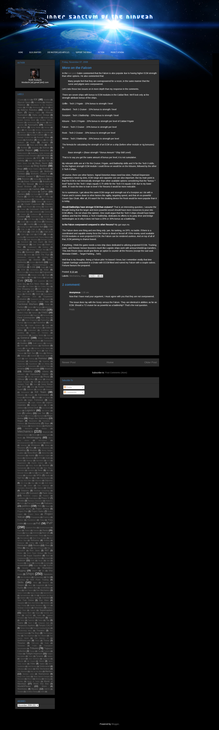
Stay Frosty (21, 605)
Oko (32, 483)
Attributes (20, 142)
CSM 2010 (45, 229)
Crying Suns (24, 227)
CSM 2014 (48, 232)
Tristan (32, 651)
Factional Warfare (27, 304)
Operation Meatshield (25, 488)
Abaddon (47, 100)
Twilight (20, 654)
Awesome (21, 145)
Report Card (44, 543)
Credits (23, 222)
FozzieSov (40, 323)
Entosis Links (36, 275)
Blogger (115, 724)
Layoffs (20, 400)
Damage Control (47, 239)
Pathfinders (21, 498)
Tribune (34, 648)
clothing (38, 207)
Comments (71, 392)
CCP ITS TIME (33, 197)
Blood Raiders (33, 169)
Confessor (34, 214)
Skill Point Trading (39, 580)
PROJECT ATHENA (117, 52)
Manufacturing (34, 423)
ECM (23, 270)
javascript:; (45, 382)
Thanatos (40, 631)
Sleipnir (20, 585)
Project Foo (22, 511)
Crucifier (40, 224)
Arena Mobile (36, 127)
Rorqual (47, 558)
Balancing (35, 148)
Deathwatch (32, 247)
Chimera (39, 202)
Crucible (30, 224)
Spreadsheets (25, 595)
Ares (19, 130)
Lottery (28, 413)
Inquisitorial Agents (39, 374)
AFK (27, 107)
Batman (46, 148)
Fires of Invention (23, 315)
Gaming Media (37, 335)
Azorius (24, 148)
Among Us (37, 117)
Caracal (34, 192)
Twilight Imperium (34, 653)
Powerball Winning (24, 509)
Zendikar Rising (32, 691)
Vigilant (42, 664)
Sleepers (45, 582)
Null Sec (21, 478)
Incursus (49, 368)
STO (48, 605)
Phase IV (45, 498)
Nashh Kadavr (37, 463)
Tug (39, 651)
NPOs (39, 475)
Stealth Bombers (36, 605)
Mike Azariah (38, 443)
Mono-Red (46, 453)
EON (19, 277)
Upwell (22, 659)
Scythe (49, 565)
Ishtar (40, 379)
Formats (20, 323)
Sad (48, 560)
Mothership (29, 458)
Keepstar (49, 389)
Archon (23, 127)
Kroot (37, 397)
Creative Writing (46, 219)
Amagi (27, 117)
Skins (35, 582)
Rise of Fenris (38, 548)
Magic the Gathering (38, 418)
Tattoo (40, 620)
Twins (30, 656)
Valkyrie (20, 661)
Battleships (45, 156)
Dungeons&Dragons (40, 265)
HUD (19, 358)
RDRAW (36, 533)
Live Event (46, 408)
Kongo (19, 397)
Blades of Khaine (23, 166)
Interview (20, 377)
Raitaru (27, 530)
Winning (47, 679)
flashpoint (46, 315)
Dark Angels (38, 242)
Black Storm (41, 163)
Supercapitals (46, 610)
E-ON (32, 267)
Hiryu (41, 353)
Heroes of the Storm (42, 348)
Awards (45, 142)
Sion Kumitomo (25, 577)
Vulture (29, 669)
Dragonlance (22, 260)
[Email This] (90, 276)
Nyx (30, 478)
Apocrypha (33, 125)
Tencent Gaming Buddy (41, 628)
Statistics (46, 603)
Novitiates (29, 475)
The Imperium (29, 636)
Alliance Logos (34, 112)
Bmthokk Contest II (40, 174)
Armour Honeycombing (44, 130)
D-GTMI (20, 239)
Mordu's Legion (44, 455)
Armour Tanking (26, 132)
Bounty (44, 179)
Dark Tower (37, 244)
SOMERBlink (45, 588)
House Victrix (45, 356)
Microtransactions (23, 443)
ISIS (35, 382)
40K (35, 99)
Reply (72, 309)
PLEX (22, 503)
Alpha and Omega (40, 115)
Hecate (28, 348)
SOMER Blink (32, 588)
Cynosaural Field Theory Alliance (38, 237)
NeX (48, 470)
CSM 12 (34, 229)
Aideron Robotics (29, 110)
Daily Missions (32, 239)
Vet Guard (31, 661)
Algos (19, 112)
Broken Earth (44, 184)
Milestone (49, 443)
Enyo (47, 275)
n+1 (48, 460)
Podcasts (48, 503)
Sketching (21, 580)
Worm (44, 686)
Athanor (40, 140)
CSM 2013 (35, 232)
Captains (24, 192)
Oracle (50, 488)
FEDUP (23, 310)
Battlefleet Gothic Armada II (27, 155)
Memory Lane (45, 435)
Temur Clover (25, 628)
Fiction (42, 309)
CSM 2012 (22, 232)
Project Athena (42, 509)
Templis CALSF (46, 625)
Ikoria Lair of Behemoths (26, 366)
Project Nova (33, 514)
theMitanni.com (24, 641)
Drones (32, 262)
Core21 (46, 217)
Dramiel (37, 260)
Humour (42, 358)
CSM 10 (24, 229)
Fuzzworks (21, 328)
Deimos (45, 247)
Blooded (45, 169)
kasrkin (39, 389)
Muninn (20, 460)
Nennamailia (21, 468)
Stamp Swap (33, 598)
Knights (31, 395)
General (25, 337)
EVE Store (42, 289)
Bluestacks (34, 171)
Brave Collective (31, 181)
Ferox (32, 310)
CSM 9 (23, 234)
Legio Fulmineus (35, 400)
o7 (35, 478)
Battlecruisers (22, 153)
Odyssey (49, 480)
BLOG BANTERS (35, 52)
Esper (48, 277)
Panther (46, 496)
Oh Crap (24, 483)
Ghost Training (43, 338)
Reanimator (21, 535)
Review (36, 545)
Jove (35, 384)
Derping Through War (37, 250)
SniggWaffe (40, 585)
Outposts (25, 491)
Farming (39, 307)
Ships (83, 276)
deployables (21, 250)
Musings (29, 460)
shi (43, 571)
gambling (20, 333)
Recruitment (24, 538)
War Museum (22, 671)
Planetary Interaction (35, 501)
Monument (21, 455)
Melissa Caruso (23, 435)
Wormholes (22, 689)
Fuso (47, 325)
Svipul (37, 613)
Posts (69, 387)
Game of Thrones (39, 333)
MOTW (39, 458)
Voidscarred (45, 666)
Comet (23, 209)
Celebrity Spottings (24, 199)
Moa (31, 448)
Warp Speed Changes (42, 676)
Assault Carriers (37, 135)
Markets (49, 426)
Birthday (21, 161)
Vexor (41, 661)
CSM (50, 227)
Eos (25, 277)
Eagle (43, 267)
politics (26, 506)
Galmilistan (45, 330)
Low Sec (41, 413)
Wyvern (34, 689)
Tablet (39, 615)
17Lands (20, 100)
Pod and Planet (34, 503)
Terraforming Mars (24, 630)
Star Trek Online (25, 600)
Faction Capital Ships (40, 302)
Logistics (30, 410)
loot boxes (46, 411)
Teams (20, 623)
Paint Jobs (47, 493)
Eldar (46, 270)
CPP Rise (31, 219)
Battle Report (25, 150)
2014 (28, 100)
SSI (35, 595)
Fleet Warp (45, 318)
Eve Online (30, 286)
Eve (20, 280)
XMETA (47, 689)
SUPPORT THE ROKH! (84, 52)
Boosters (26, 179)
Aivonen (46, 110)
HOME (20, 52)
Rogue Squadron (34, 556)
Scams (29, 563)
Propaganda (35, 517)
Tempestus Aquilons (26, 625)
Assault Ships (43, 137)
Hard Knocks (33, 346)
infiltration (20, 374)
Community (48, 212)
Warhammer (43, 674)
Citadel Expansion (32, 204)
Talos (51, 618)
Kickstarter (25, 392)
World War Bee (41, 684)
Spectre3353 (48, 593)
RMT (47, 551)
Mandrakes (33, 421)
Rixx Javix (35, 551)
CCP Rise (46, 197)
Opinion (40, 488)
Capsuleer (49, 189)
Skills (20, 582)
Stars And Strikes (34, 603)
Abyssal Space (24, 102)
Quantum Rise (31, 527)
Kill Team (40, 392)
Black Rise (46, 161)
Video (32, 664)
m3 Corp (31, 416)
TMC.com (35, 643)
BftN (47, 158)
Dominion (29, 252)
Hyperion (46, 361)
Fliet (19, 320)
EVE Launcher (39, 281)
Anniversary (31, 122)
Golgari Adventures (33, 341)
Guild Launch (38, 343)
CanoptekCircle (23, 189)
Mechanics (75, 276)
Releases (20, 543)
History (49, 353)
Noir (33, 473)
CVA (48, 234)
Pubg (42, 520)
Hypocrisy (21, 364)
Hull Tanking (29, 358)
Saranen (20, 563)
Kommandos (43, 395)
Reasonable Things (36, 535)
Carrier (44, 191)
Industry (27, 371)
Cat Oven (34, 194)
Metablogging (33, 437)
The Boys (35, 633)
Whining (38, 679)
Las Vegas (46, 397)
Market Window (36, 426)
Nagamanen (21, 463)
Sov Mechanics (43, 590)
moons (31, 455)
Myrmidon (39, 460)
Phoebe (20, 501)
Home (110, 362)
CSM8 (40, 234)
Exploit (47, 299)
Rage (19, 530)
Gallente (39, 328)
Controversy (35, 217)
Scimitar (38, 563)
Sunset (32, 610)
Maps (47, 423)
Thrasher (21, 643)
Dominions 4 (45, 252)
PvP (49, 523)
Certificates (48, 199)
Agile (46, 107)
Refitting (47, 540)
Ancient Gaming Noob (26, 120)
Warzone (20, 679)
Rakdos (36, 530)
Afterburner (36, 107)
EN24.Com (21, 272)
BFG (38, 158)
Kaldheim (30, 389)
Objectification (45, 478)
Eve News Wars (37, 284)
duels (40, 262)
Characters (25, 201)
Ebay (51, 267)
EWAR (38, 294)
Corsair (20, 219)
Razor (27, 533)
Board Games (46, 176)
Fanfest (20, 307)
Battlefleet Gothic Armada (40, 153)
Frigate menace (34, 325)
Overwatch (34, 493)
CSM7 (31, 234)
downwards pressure (26, 257)
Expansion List (36, 299)
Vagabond (46, 659)
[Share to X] (95, 276)
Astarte (20, 140)
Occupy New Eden (24, 480)
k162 (32, 387)
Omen (30, 485)
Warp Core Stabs (23, 676)
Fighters (35, 313)
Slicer (30, 585)
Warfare (49, 671)
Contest (21, 216)
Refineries (35, 540)
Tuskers (47, 651)
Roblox (19, 553)
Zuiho (43, 691)
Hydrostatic (33, 361)
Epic (31, 277)
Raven (19, 533)
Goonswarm (48, 341)
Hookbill (33, 356)
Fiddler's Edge (22, 313)
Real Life (46, 533)
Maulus (44, 428)
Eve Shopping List (25, 289)
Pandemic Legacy (30, 496)
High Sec (31, 353)
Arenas (47, 127)
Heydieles (21, 351)
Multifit (47, 458)
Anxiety (42, 122)
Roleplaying (21, 558)
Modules (33, 450)
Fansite (30, 307)
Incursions (34, 368)
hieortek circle (35, 351)
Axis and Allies (37, 145)
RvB (32, 560)
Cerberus (37, 199)
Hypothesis (33, 364)
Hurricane (21, 361)
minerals (24, 445)
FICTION (101, 52)
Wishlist (20, 681)
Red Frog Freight (39, 538)
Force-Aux (45, 320)
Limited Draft (32, 408)
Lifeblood (20, 408)
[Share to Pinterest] (101, 276)
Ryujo (40, 560)
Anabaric (47, 117)
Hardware (45, 346)
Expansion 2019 (29, 296)
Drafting (45, 257)
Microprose (43, 440)
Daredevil (24, 242)
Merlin (19, 438)
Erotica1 (39, 277)
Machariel (40, 416)
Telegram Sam (43, 623)
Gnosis (20, 341)
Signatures (48, 574)
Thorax (46, 641)
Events (28, 294)
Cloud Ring (48, 207)
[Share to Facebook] (98, 276)
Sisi (48, 577)
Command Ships (23, 212)
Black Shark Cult (24, 163)
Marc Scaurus (22, 426)
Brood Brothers (24, 187)
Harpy (19, 348)
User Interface (33, 659)
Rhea (47, 545)
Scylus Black (38, 565)
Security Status (28, 568)
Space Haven (35, 593)
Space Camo (22, 593)
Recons (50, 535)
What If (29, 679)
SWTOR (28, 615)
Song (19, 590)
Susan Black (27, 613)
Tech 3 (31, 623)
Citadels (49, 204)
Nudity (47, 475)
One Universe (43, 485)
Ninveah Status (23, 473)
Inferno (45, 372)
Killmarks (20, 395)
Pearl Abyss (33, 498)
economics (34, 270)
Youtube (20, 691)
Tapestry (31, 620)
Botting (35, 179)
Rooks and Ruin (35, 558)
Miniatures (35, 445)
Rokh (48, 556)
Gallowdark (32, 330)
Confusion (45, 214)
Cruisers (49, 224)
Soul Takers (28, 590)
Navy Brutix (33, 465)
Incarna (21, 368)
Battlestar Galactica (24, 158)
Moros (19, 458)
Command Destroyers (39, 209)
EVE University (38, 291)
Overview (21, 493)
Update (50, 656)
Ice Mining (45, 364)
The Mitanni (42, 636)
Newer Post (69, 362)
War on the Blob (36, 671)
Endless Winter (33, 272)
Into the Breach (33, 377)
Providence (31, 520)
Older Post (150, 362)
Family (47, 304)
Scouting (47, 563)
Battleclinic (44, 150)
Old (39, 483)
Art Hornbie (45, 132)
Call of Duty (43, 186)
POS (40, 506)
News (40, 470)
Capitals (36, 189)
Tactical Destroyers (36, 618)
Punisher (30, 523)
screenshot (22, 565)
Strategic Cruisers (24, 608)
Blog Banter (40, 165)
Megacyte (46, 432)
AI (52, 107)
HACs (22, 346)
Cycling (20, 237)
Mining (47, 445)
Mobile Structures (43, 448)
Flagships (36, 315)
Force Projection (31, 320)
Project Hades (37, 511)
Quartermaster (44, 527)
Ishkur (31, 379)
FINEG (44, 312)
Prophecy (46, 517)
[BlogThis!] (93, 276)
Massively (28, 428)
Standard (46, 598)
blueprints (20, 171)
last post (71, 73)
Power (47, 506)
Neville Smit (34, 468)
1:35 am (85, 292)
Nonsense (41, 473)
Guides (23, 343)
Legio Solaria (36, 402)
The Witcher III (42, 638)
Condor (23, 214)
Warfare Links (28, 674)
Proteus (20, 520)
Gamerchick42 (22, 335)
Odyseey (38, 480)
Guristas (49, 343)
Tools (47, 643)
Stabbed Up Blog (46, 595)
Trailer (34, 646)
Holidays (24, 356)
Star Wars (44, 600)
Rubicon (21, 560)
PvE (38, 523)
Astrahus (30, 140)
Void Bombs (32, 666)
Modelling (21, 450)
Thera (37, 640)
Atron (48, 140)
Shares (35, 571)
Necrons (45, 465)
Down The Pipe (42, 255)
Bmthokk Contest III (26, 176)
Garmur (50, 335)
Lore (19, 413)
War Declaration (43, 669)
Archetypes (48, 125)
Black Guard (33, 161)
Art (37, 132)
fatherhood (49, 307)
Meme (34, 435)
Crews (31, 222)
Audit (33, 142)
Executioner (48, 294)
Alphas (19, 117)
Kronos (28, 397)
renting (31, 543)
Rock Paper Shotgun (35, 553)
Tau (47, 620)
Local (19, 411)
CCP (43, 194)
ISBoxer (20, 379)
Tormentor (21, 646)
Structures (38, 608)
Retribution (22, 545)
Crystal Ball (37, 226)
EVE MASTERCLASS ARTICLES (58, 52)
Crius (39, 222)
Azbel (50, 145)
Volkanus (20, 669)
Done (29, 255)
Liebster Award (37, 405)
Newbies (31, 470)
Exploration (21, 302)
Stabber (23, 598)
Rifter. (28, 548)
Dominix (20, 255)
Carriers (21, 194)
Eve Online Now (44, 286)
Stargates (20, 603)
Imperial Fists (45, 366)
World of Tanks (33, 681)
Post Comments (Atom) (116, 372)
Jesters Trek (23, 384)
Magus (20, 421)
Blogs (20, 169)
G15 (30, 328)
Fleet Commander (26, 317)
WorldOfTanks (24, 686)
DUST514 (21, 267)
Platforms (49, 501)
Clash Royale (27, 207)
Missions (21, 448)
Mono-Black (32, 453)
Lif (48, 405)
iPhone (46, 377)
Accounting (38, 102)
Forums (30, 323)
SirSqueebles (39, 577)
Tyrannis (39, 656)
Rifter (19, 548)
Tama (22, 620)
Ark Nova (28, 130)
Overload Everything (41, 491)
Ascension (22, 135)
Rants (45, 530)
